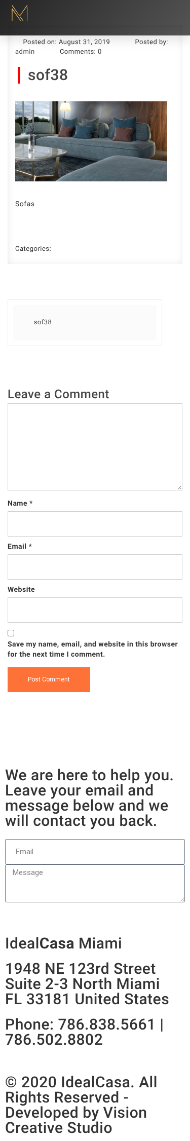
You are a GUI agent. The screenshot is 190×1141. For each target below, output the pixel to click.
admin (25, 52)
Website (21, 590)
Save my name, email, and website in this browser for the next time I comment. (93, 649)
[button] (172, 13)
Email (20, 547)
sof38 (48, 75)
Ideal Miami (63, 944)
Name (20, 504)
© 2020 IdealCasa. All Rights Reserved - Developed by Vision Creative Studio (81, 1105)
